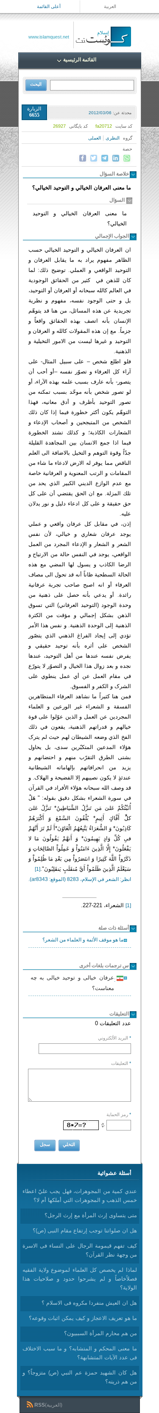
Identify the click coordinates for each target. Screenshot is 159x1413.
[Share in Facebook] (82, 158)
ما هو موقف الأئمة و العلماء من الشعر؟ (82, 940)
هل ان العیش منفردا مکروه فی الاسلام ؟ (89, 1303)
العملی (94, 137)
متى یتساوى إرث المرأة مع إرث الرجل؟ (91, 1215)
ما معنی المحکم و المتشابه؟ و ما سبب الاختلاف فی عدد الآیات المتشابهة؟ (79, 1353)
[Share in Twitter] (93, 158)
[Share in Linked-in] (115, 158)
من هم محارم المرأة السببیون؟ (100, 1333)
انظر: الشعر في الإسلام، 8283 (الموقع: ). (79, 879)
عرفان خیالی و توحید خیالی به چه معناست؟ (74, 982)
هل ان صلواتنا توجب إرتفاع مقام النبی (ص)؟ (85, 1230)
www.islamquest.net (48, 36)
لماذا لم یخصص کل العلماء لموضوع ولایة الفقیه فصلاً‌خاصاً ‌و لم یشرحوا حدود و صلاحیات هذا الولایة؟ (79, 1279)
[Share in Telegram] (104, 158)
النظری (113, 137)
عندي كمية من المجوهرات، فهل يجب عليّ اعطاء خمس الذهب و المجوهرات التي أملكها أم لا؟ (79, 1195)
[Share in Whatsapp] (126, 158)
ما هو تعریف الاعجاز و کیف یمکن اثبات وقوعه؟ (83, 1318)
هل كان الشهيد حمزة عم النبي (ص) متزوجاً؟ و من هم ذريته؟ (79, 1377)
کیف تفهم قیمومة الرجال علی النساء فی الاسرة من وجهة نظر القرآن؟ (79, 1250)
